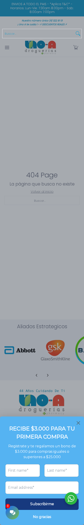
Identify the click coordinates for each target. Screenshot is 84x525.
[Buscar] (78, 33)
